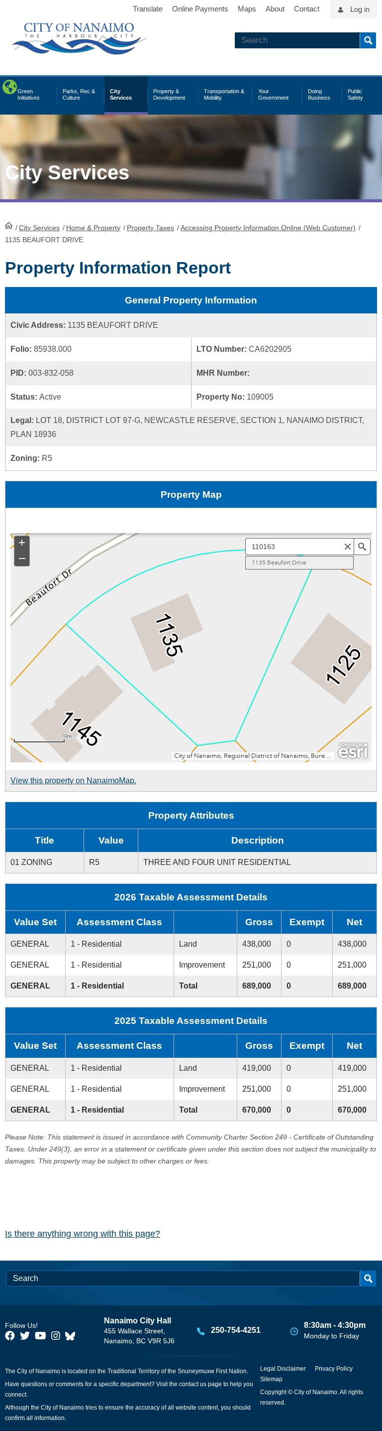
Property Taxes (150, 228)
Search (368, 40)
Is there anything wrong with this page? (82, 1234)
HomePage (8, 225)
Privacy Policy (334, 1368)
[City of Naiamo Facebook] (10, 1336)
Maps (247, 8)
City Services (39, 228)
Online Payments (200, 8)
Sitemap (271, 1379)
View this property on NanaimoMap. (73, 780)
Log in (360, 9)
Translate (148, 8)
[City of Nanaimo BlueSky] (72, 1336)
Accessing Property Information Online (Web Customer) (268, 228)
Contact (306, 8)
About (275, 8)
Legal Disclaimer (283, 1368)
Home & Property (93, 228)
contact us (192, 1384)
